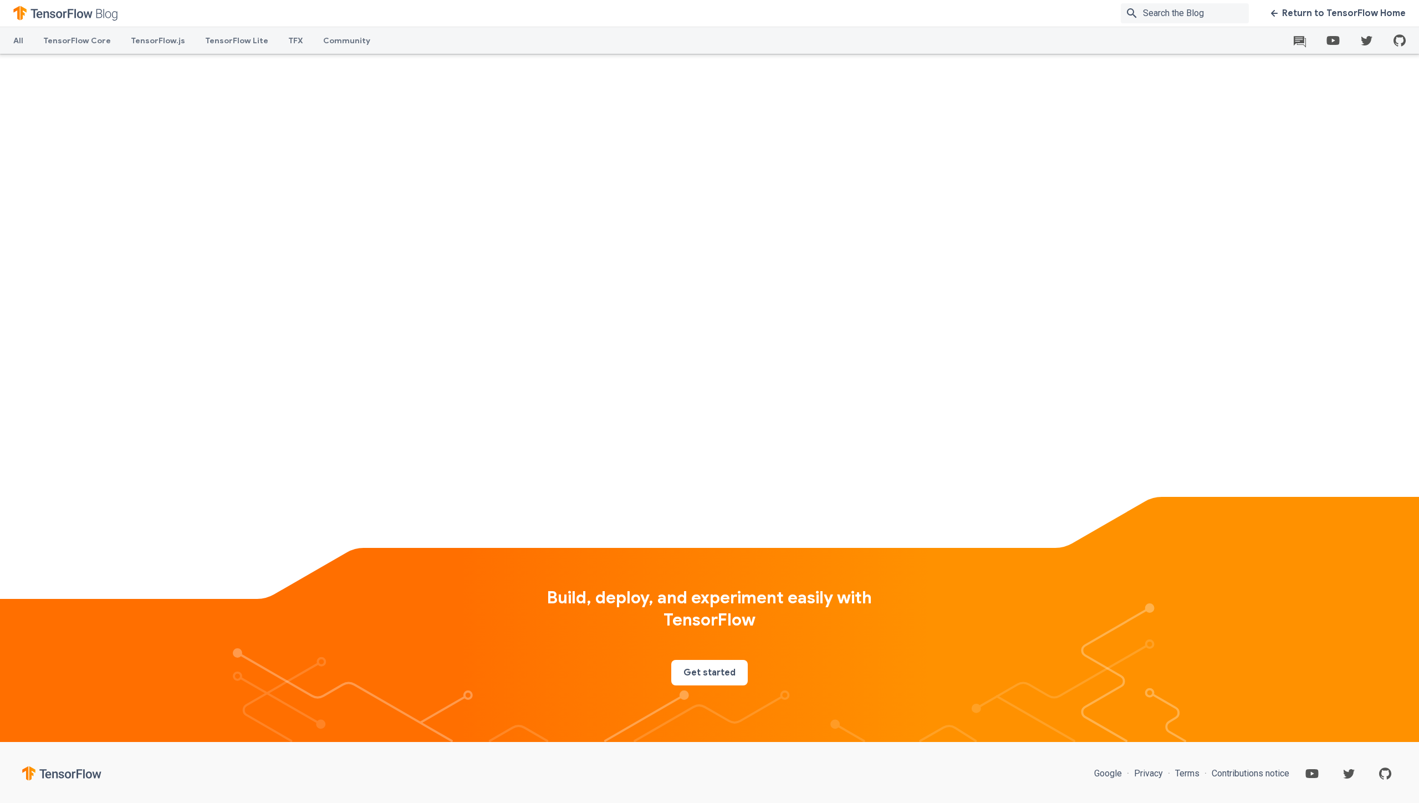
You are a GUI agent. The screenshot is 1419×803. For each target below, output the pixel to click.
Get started (709, 672)
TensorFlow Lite (236, 40)
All (18, 40)
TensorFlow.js (158, 40)
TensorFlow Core (77, 40)
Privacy (1148, 773)
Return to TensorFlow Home (1344, 13)
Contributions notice (1249, 773)
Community (346, 40)
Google (1109, 773)
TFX (295, 40)
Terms (1187, 773)
